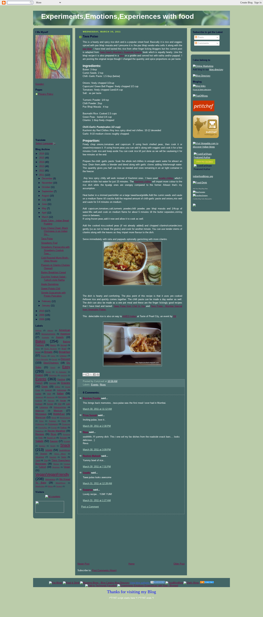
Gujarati (48, 390)
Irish (49, 394)
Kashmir (38, 401)
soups (48, 449)
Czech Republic (41, 359)
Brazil (64, 349)
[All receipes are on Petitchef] (203, 110)
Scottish (67, 441)
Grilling (57, 387)
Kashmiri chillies (142, 181)
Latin (68, 404)
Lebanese (44, 407)
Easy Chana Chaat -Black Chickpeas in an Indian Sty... (54, 231)
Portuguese (53, 424)
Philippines (39, 424)
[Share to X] (91, 374)
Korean (50, 404)
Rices (54, 434)
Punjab (54, 428)
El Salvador (61, 372)
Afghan (38, 330)
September (48, 191)
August (46, 196)
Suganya (87, 490)
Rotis (40, 438)
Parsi (64, 421)
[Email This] (84, 374)
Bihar (37, 349)
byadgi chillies (166, 178)
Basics (53, 345)
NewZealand (65, 418)
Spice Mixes (60, 454)
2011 (42, 175)
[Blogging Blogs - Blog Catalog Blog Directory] (104, 582)
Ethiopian (53, 375)
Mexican (58, 410)
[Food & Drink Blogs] (199, 86)
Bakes (40, 341)
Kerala (63, 400)
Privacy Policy (45, 94)
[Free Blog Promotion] (199, 192)
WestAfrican (60, 483)
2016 (42, 153)
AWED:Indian (129, 316)
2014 (42, 162)
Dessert (65, 359)
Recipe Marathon (56, 431)
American (64, 330)
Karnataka (62, 397)
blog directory (216, 69)
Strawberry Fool (49, 243)
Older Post (179, 564)
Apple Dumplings (50, 284)
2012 (42, 170)
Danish (54, 359)
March (45, 217)
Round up (51, 438)
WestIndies (40, 486)
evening (64, 375)
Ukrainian (56, 467)
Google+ (39, 84)
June (45, 204)
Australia (45, 337)
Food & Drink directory (202, 90)
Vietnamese (50, 479)
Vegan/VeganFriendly (52, 474)
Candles (195, 199)
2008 (42, 319)
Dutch (52, 367)
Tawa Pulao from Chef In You (129, 306)
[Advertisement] (53, 117)
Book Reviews (50, 349)
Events (40, 379)
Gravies (65, 382)
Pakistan (52, 421)
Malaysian (39, 411)
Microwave (41, 414)
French (39, 383)
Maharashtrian (60, 407)
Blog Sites (205, 189)
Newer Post (83, 564)
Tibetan (56, 464)
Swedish (52, 457)
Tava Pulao (47, 238)
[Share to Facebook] (94, 374)
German (52, 383)
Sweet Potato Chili (50, 288)
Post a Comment (90, 507)
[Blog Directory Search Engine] (200, 195)
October (46, 187)
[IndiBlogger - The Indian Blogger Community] (206, 137)
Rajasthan (39, 431)
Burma (44, 356)
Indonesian (61, 390)
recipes (209, 161)
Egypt (48, 372)
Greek (45, 386)
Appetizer (65, 334)
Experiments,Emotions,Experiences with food (117, 16)
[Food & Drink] (71, 582)
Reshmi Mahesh (92, 456)
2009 (42, 315)
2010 (42, 311)
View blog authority (140, 582)
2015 (42, 158)
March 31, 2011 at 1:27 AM (97, 500)
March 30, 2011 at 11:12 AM (97, 409)
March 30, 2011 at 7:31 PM (97, 466)
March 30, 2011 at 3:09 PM (97, 449)
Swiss (63, 457)
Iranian (38, 394)
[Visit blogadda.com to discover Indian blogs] (210, 147)
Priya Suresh (90, 415)
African (50, 330)
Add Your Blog (197, 189)
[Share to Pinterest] (98, 374)
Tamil (37, 460)
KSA (60, 404)
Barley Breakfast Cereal (53, 272)
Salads (39, 441)
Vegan (67, 467)
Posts (200, 37)
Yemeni (59, 486)
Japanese (51, 397)
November (47, 183)
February (47, 301)
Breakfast (64, 351)
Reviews (39, 434)
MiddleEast (59, 414)
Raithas (63, 427)
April (44, 213)
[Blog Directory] (201, 76)
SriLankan (39, 457)
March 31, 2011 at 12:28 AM (97, 483)
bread (37, 352)
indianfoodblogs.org (203, 176)
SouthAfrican (64, 450)
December (47, 178)
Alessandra (208, 199)
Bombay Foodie (91, 398)
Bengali (63, 345)
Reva (85, 432)
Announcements (48, 334)
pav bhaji (87, 49)
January (46, 305)
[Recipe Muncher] (194, 206)
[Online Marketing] (203, 66)
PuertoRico (42, 428)
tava (122, 55)
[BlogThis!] (87, 374)
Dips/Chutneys (51, 363)
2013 (42, 166)
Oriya (41, 421)
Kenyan (51, 401)
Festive (61, 379)
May (44, 208)
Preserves (66, 424)
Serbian (42, 446)
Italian (60, 393)
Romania (66, 434)
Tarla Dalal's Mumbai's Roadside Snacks (121, 52)
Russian (63, 438)
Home (131, 564)
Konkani (38, 404)
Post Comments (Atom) (104, 570)
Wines (50, 486)
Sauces (54, 441)
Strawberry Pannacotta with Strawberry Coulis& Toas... (55, 250)
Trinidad (67, 464)
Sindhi (52, 446)
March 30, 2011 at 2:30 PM (97, 426)
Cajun (53, 356)
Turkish (42, 467)
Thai (46, 460)
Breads (48, 351)
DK (174, 316)
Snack (65, 445)
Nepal (53, 418)
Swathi (86, 473)
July (44, 200)
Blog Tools (201, 199)
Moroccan (40, 417)
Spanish (43, 454)
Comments (203, 43)
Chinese (63, 356)
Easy (66, 367)
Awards (60, 337)
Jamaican (39, 397)
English (39, 375)
